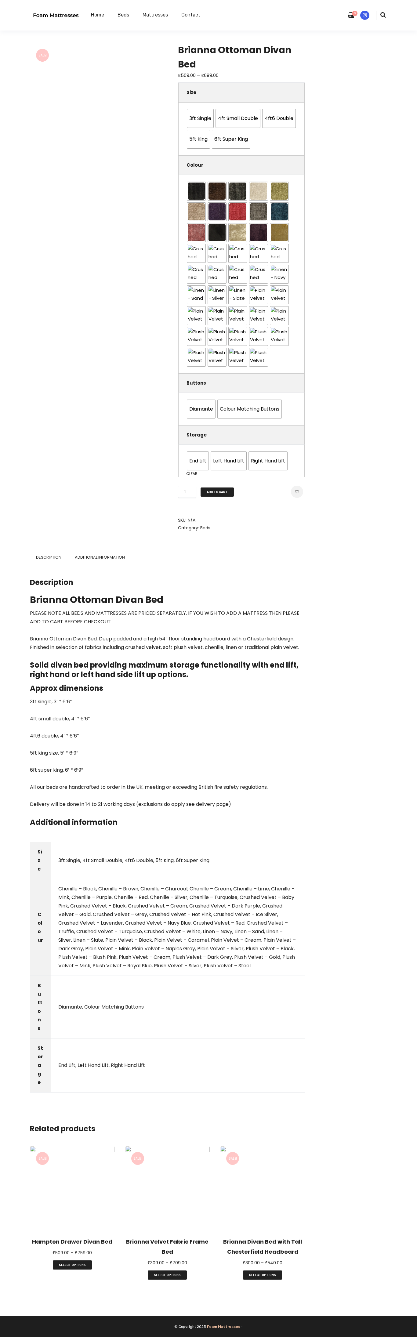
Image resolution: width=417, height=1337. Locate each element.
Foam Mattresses (223, 1326)
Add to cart (217, 492)
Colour (195, 165)
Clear (192, 473)
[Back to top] (411, 1331)
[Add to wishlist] (297, 491)
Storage (197, 435)
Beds (123, 15)
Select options (72, 1265)
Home (97, 15)
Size (191, 92)
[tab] (48, 557)
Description (48, 557)
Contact (190, 15)
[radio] (200, 118)
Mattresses (155, 15)
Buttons (196, 383)
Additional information (100, 557)
